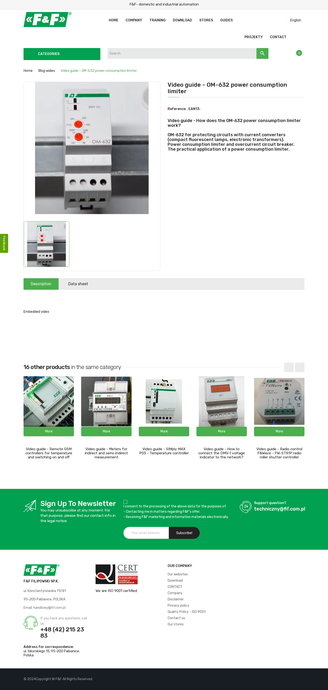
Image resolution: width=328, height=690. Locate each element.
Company (175, 593)
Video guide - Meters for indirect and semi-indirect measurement (106, 453)
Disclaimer (176, 599)
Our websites (178, 574)
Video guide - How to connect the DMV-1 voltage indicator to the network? (221, 453)
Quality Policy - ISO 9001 (187, 612)
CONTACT (175, 587)
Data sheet (78, 284)
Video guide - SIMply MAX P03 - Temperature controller (164, 451)
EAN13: (194, 109)
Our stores (176, 624)
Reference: (177, 109)
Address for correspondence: (49, 647)
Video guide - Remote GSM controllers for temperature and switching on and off (48, 453)
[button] (49, 431)
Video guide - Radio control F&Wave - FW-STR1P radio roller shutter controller (279, 453)
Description (41, 284)
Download (175, 581)
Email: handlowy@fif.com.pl (45, 608)
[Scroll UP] (322, 684)
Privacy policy (178, 606)
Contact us (176, 618)
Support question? (270, 503)
